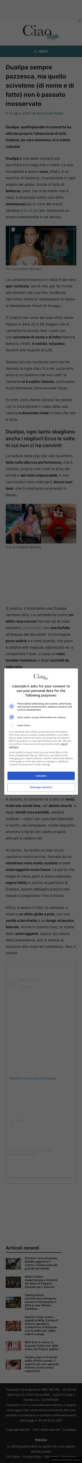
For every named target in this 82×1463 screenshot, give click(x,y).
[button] (41, 725)
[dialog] (41, 731)
